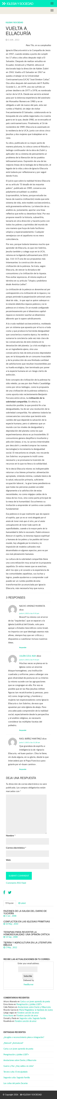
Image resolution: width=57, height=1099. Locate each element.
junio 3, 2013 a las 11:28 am (29, 742)
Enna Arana (8, 1016)
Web (8, 860)
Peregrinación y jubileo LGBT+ (29, 1004)
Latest (23, 903)
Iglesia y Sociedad (19, 3)
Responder (22, 647)
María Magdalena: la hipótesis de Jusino (36, 1010)
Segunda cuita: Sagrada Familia (33, 1018)
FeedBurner (28, 985)
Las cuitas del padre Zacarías (15, 1083)
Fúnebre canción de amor (28, 1013)
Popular (10, 903)
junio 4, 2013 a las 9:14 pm (29, 660)
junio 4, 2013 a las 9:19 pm (29, 613)
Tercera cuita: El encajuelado (15, 1072)
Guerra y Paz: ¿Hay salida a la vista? (18, 1066)
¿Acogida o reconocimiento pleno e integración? (23, 1037)
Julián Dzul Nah (27, 656)
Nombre (10, 836)
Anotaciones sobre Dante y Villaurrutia (34, 1007)
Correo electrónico (16, 848)
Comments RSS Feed (16, 883)
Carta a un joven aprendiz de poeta (35, 1002)
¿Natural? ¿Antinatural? (13, 1043)
